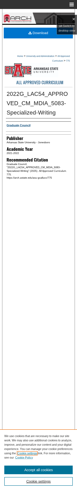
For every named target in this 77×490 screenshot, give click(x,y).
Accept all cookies (38, 470)
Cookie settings (27, 453)
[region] (38, 459)
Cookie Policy (24, 457)
